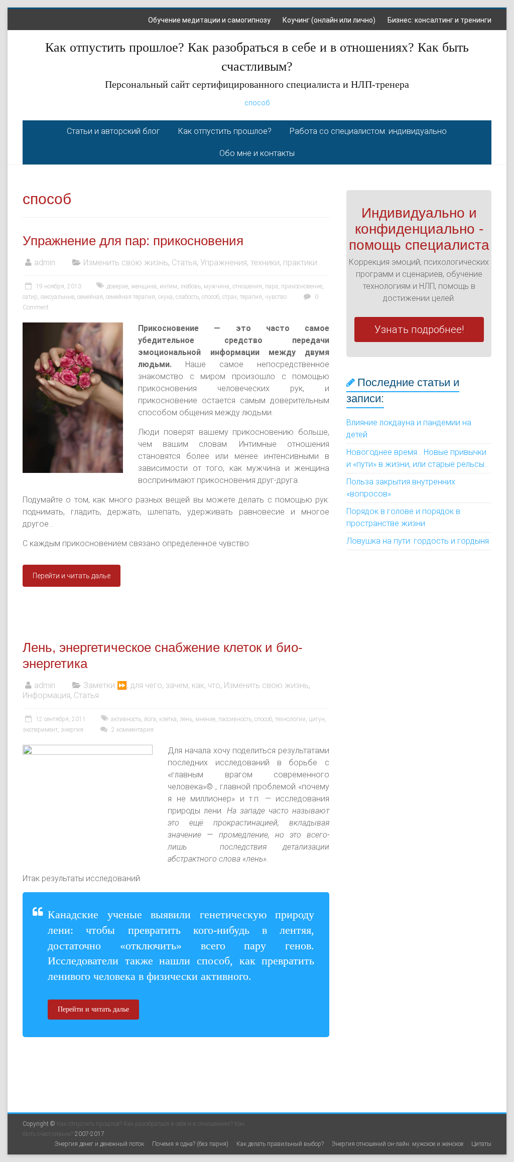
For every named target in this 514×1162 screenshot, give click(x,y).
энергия (72, 729)
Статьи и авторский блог (113, 131)
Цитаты (481, 1143)
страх (229, 296)
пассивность (234, 719)
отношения (247, 286)
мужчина (216, 286)
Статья (184, 262)
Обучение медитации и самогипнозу (209, 20)
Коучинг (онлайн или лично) (329, 20)
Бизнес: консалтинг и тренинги (439, 20)
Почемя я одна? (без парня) (190, 1143)
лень (186, 719)
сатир (30, 296)
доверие (117, 286)
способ (257, 103)
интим (168, 286)
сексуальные (57, 296)
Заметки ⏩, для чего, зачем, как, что (151, 685)
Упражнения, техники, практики (258, 262)
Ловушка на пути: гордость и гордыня (417, 541)
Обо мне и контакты (257, 153)
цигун (317, 719)
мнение (205, 719)
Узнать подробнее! (419, 329)
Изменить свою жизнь (125, 262)
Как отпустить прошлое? (225, 131)
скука (165, 296)
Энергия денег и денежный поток (99, 1143)
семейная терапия (130, 296)
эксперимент (40, 729)
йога (150, 719)
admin (44, 262)
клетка (168, 719)
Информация (46, 695)
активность (126, 719)
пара (271, 286)
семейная (90, 296)
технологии (290, 719)
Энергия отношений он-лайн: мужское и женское (397, 1143)
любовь (190, 286)
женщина (144, 286)
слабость (187, 296)
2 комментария (132, 729)
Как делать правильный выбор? (280, 1143)
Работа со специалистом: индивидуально (368, 131)
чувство (276, 296)
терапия (251, 296)
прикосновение (301, 286)
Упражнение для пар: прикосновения (133, 240)
